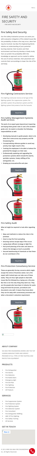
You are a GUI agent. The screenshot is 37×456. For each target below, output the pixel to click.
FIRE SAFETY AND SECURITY (13, 24)
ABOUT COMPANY (9, 346)
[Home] (2, 24)
